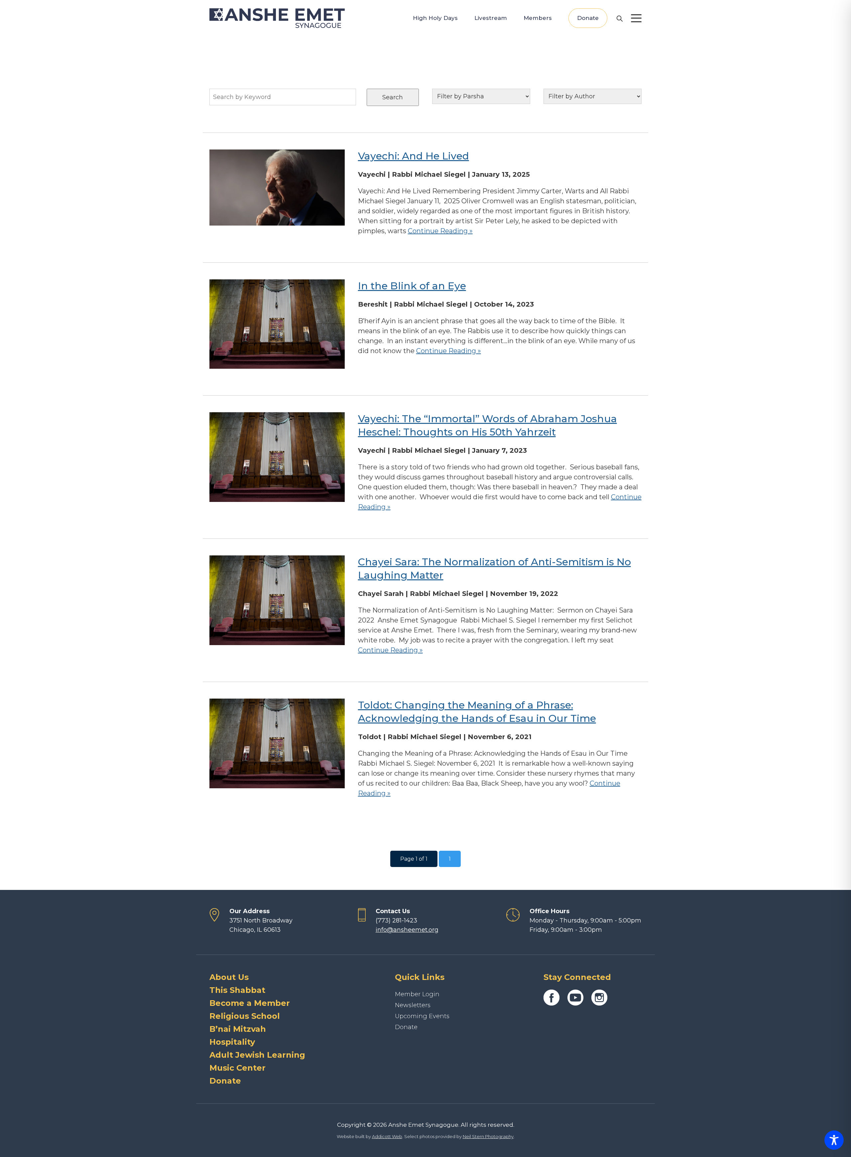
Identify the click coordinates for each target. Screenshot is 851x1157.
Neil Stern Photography (488, 1136)
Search (392, 97)
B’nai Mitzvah (237, 1029)
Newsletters (412, 1005)
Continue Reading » (440, 231)
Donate (588, 18)
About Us (229, 977)
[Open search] (619, 18)
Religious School (244, 1016)
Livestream (490, 18)
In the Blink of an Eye (412, 286)
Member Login (417, 994)
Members (538, 18)
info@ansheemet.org (407, 929)
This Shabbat (237, 990)
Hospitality (232, 1042)
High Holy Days (435, 18)
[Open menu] (636, 18)
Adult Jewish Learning (257, 1055)
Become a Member (249, 1003)
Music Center (237, 1068)
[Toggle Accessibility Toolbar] (834, 1140)
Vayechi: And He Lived (413, 156)
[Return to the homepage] (277, 18)
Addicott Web (387, 1136)
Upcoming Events (422, 1016)
